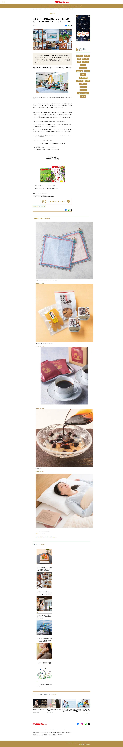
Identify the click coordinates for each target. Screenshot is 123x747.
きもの (70, 6)
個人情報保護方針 (59, 734)
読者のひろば (83, 96)
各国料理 (35, 206)
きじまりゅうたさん (83, 68)
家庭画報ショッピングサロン (37, 732)
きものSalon (87, 80)
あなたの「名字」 (80, 80)
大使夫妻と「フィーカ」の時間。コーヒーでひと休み (47, 149)
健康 (63, 6)
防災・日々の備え (85, 58)
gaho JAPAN (51, 732)
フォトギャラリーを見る (56, 201)
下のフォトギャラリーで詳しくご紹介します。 (43, 140)
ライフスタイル (42, 206)
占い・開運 (76, 6)
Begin (70, 732)
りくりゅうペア (79, 55)
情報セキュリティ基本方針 (52, 734)
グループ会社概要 (44, 734)
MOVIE (79, 58)
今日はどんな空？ (80, 71)
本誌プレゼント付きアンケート (83, 93)
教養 (66, 6)
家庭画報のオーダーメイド (57, 732)
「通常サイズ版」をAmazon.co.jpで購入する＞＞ (44, 185)
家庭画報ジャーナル (83, 83)
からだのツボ (87, 71)
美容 (59, 6)
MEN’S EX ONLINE (65, 732)
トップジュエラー (85, 61)
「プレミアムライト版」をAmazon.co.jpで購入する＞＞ (46, 188)
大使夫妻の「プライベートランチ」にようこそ (46, 147)
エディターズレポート (83, 77)
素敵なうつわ (87, 55)
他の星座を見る (83, 38)
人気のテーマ (83, 74)
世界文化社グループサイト (37, 734)
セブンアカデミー (45, 732)
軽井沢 (79, 61)
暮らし (55, 6)
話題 (81, 6)
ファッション (49, 6)
